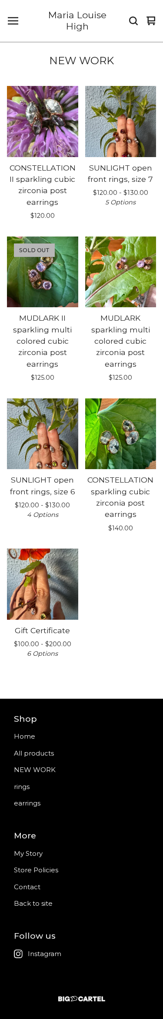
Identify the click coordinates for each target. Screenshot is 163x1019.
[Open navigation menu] (13, 21)
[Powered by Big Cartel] (81, 999)
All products (34, 753)
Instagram (44, 954)
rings (22, 786)
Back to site (33, 903)
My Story (28, 853)
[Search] (133, 21)
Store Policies (36, 870)
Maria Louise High (77, 21)
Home (24, 736)
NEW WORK (35, 770)
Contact (27, 887)
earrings (27, 803)
